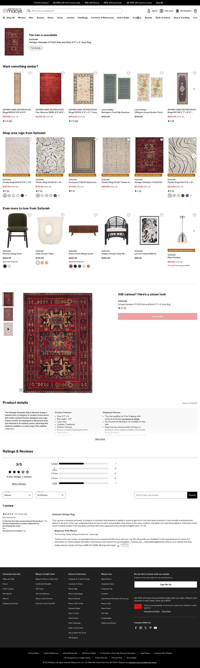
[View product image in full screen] (21, 390)
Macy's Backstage (75, 594)
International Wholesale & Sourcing (114, 599)
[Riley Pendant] (182, 230)
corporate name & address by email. (142, 662)
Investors (104, 594)
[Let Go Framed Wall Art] (149, 230)
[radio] (5, 195)
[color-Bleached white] (84, 266)
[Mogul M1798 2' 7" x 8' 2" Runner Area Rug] (182, 88)
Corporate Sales (107, 584)
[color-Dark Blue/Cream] (22, 195)
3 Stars (54, 473)
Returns (6, 599)
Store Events (73, 618)
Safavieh (33, 39)
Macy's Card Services (44, 599)
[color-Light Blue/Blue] (187, 195)
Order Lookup (8, 589)
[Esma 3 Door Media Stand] (83, 230)
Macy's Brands (74, 599)
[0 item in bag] (195, 11)
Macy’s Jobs (106, 603)
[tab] (8, 299)
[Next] (194, 89)
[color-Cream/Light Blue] (13, 195)
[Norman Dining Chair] (17, 230)
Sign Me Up (165, 584)
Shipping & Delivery (10, 603)
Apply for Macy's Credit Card (47, 579)
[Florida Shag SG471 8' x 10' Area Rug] (182, 155)
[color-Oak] (88, 266)
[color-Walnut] (71, 266)
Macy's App (72, 589)
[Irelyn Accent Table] (50, 230)
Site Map (104, 613)
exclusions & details (130, 419)
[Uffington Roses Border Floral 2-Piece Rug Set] (149, 88)
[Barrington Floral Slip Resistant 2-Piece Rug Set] (116, 88)
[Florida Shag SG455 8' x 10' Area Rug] (50, 155)
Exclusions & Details (152, 611)
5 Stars (54, 464)
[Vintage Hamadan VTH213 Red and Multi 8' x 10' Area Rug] (149, 155)
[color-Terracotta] (46, 262)
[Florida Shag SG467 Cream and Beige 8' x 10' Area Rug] (116, 155)
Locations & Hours (75, 584)
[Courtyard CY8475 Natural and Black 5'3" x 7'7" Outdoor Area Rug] (83, 155)
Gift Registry (73, 638)
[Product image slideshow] (57, 343)
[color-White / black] (9, 266)
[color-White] (37, 262)
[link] (17, 115)
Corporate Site (106, 589)
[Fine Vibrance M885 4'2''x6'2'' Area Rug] (50, 88)
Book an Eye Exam (75, 628)
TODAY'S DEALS (41, 3)
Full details (36, 48)
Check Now (166, 611)
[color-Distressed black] (79, 266)
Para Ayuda (7, 594)
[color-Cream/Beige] (5, 195)
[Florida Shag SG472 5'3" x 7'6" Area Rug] (17, 155)
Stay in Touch (73, 613)
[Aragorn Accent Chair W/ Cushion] (116, 230)
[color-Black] (75, 266)
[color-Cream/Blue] (9, 195)
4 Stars (54, 468)
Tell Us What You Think (77, 633)
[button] (50, 343)
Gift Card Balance (43, 594)
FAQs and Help (8, 579)
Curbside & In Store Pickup (78, 579)
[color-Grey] (42, 262)
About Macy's (106, 579)
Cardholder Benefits (43, 584)
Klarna (5, 584)
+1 (26, 196)
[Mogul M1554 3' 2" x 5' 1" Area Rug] (83, 88)
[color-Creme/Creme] (18, 195)
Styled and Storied (108, 623)
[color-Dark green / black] (5, 266)
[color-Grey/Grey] (182, 195)
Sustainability (106, 618)
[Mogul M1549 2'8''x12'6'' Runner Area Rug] (17, 88)
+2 (59, 196)
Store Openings (74, 623)
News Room (106, 608)
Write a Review (19, 484)
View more (100, 439)
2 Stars (54, 478)
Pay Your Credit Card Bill (45, 603)
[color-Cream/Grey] (174, 195)
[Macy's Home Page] (12, 11)
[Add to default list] (29, 73)
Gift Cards (39, 589)
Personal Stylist (74, 608)
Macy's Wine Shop (75, 603)
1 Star (54, 483)
